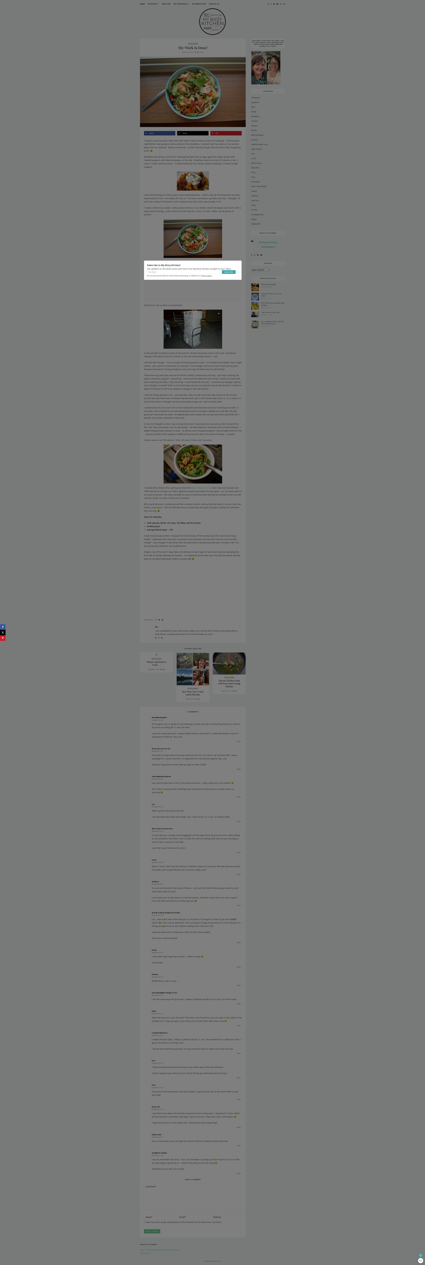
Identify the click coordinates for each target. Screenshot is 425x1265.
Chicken (254, 121)
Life (252, 153)
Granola (254, 140)
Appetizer (255, 102)
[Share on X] (3, 632)
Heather (155, 974)
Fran (153, 1061)
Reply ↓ (239, 741)
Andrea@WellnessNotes (161, 776)
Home (142, 4)
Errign (154, 950)
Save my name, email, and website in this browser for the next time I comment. (184, 1222)
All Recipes (255, 97)
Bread (253, 111)
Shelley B (155, 882)
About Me (166, 4)
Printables (255, 182)
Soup (253, 205)
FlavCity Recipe (257, 135)
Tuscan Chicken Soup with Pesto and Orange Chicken (229, 683)
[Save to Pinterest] (3, 638)
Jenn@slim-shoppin (159, 1153)
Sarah (154, 860)
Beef (253, 107)
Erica (154, 1085)
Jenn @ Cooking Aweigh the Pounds (166, 913)
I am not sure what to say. (270, 312)
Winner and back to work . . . (156, 663)
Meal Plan (255, 168)
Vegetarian (255, 224)
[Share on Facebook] (3, 627)
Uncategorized (193, 43)
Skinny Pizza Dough (268, 284)
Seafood (254, 196)
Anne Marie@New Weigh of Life (164, 993)
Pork (253, 177)
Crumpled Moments (159, 1033)
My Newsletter (199, 4)
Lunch (253, 158)
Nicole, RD (156, 1107)
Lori (153, 804)
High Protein (256, 149)
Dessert (254, 125)
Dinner (254, 130)
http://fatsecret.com (201, 487)
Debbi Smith (156, 1135)
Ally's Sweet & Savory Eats (162, 829)
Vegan (254, 219)
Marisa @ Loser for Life (161, 749)
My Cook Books (180, 4)
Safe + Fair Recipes (259, 186)
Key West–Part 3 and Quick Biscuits (192, 693)
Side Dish (255, 200)
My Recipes (152, 4)
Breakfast (255, 116)
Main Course (256, 163)
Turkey (254, 210)
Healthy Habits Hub (259, 144)
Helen (154, 1011)
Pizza (253, 172)
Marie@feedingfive (159, 717)
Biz (202, 52)
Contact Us (214, 4)
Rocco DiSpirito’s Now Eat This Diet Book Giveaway (272, 323)
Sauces (254, 191)
